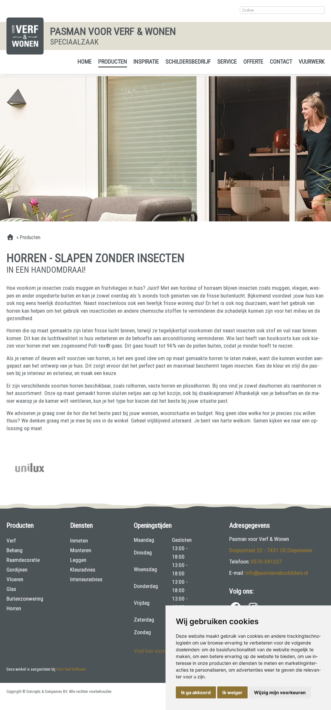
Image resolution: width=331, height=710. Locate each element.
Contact (281, 61)
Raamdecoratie (23, 560)
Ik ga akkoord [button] (196, 692)
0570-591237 (266, 561)
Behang (14, 550)
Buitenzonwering (24, 598)
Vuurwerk (312, 61)
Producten (112, 61)
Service (227, 61)
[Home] (10, 237)
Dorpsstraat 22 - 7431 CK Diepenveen (270, 550)
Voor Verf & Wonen (71, 669)
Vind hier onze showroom (162, 651)
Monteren (80, 550)
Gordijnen (16, 569)
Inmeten (79, 540)
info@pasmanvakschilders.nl (276, 573)
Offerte (253, 61)
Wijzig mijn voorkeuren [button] (280, 692)
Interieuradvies (86, 579)
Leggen (78, 560)
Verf (11, 540)
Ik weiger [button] (232, 692)
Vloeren (14, 579)
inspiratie (146, 61)
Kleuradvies (82, 569)
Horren (13, 608)
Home (85, 61)
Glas (11, 589)
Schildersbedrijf (188, 61)
